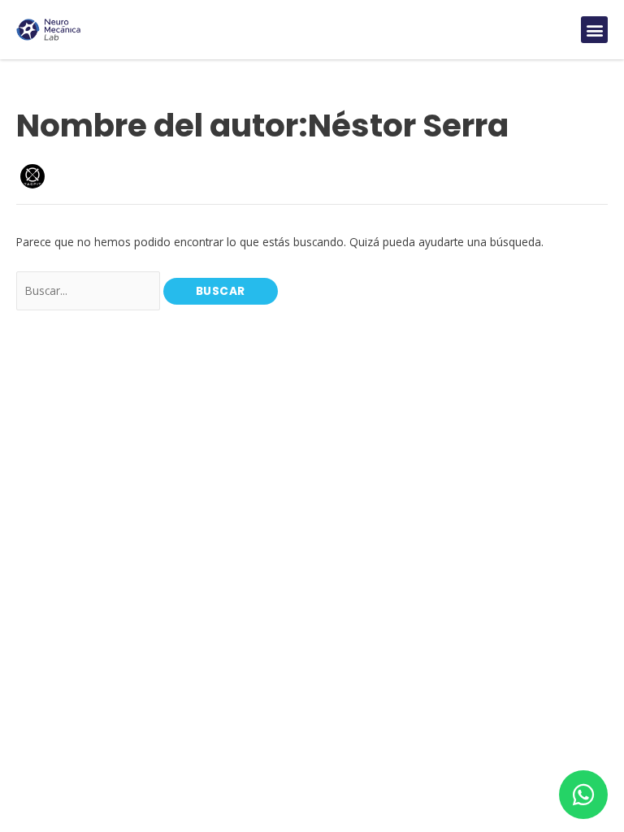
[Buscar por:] (89, 290)
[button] (594, 29)
